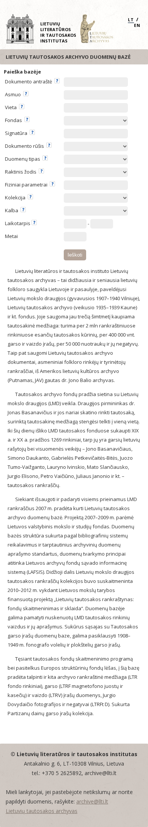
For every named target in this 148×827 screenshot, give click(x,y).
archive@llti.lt (92, 801)
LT (131, 19)
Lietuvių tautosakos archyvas (41, 810)
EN (137, 25)
